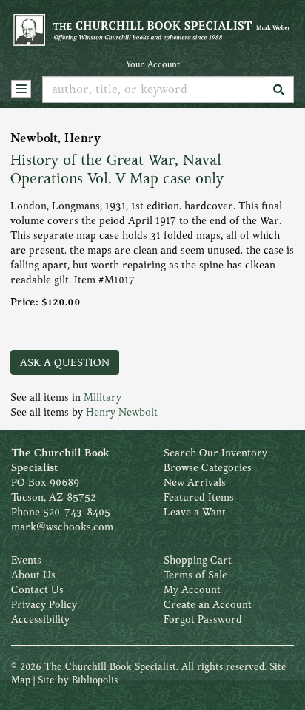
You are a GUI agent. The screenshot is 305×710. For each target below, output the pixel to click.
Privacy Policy (44, 604)
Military (102, 397)
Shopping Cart (198, 560)
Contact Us (37, 589)
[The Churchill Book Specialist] (152, 29)
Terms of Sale (195, 574)
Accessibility (40, 619)
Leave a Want (195, 511)
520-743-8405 (76, 511)
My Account (192, 589)
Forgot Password (203, 619)
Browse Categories (208, 467)
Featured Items (199, 497)
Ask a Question (65, 362)
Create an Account (208, 604)
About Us (33, 574)
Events (26, 560)
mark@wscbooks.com (62, 526)
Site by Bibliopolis (78, 680)
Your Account (153, 64)
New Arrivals (195, 482)
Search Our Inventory (215, 452)
